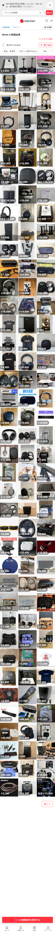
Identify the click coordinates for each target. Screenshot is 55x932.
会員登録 (6, 27)
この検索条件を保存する (29, 919)
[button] (46, 21)
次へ (46, 803)
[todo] (51, 20)
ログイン (16, 27)
